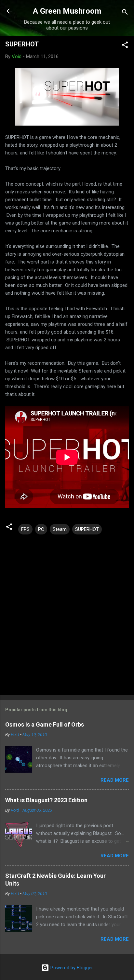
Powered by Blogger (71, 968)
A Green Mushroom (67, 11)
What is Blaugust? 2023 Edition (46, 800)
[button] (125, 46)
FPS (25, 529)
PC (41, 529)
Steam (60, 529)
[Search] (125, 13)
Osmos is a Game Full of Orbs (44, 724)
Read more (114, 780)
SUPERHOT (87, 529)
